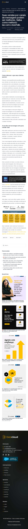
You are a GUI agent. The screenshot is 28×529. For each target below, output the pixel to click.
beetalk (22, 27)
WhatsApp (18, 237)
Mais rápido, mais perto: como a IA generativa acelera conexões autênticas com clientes (12, 360)
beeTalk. (9, 71)
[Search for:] (14, 245)
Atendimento (17, 27)
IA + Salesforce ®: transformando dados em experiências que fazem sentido (12, 389)
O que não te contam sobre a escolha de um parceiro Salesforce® (12, 419)
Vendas (21, 29)
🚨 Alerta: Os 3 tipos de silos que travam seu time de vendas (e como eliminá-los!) (13, 330)
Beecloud (5, 237)
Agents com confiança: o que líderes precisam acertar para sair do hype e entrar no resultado (13, 301)
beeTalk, (8, 184)
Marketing (17, 29)
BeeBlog (4, 27)
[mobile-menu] (25, 2)
